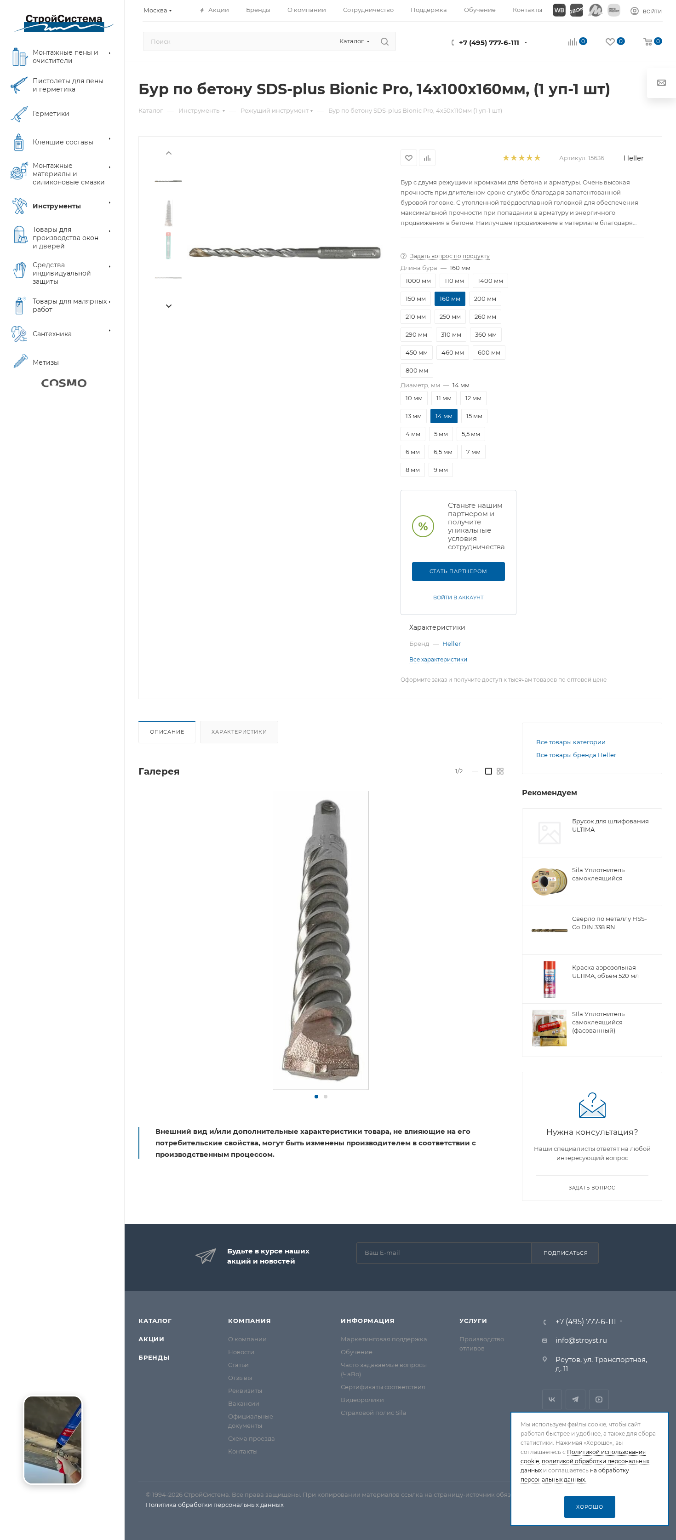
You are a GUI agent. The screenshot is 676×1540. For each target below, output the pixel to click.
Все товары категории (571, 742)
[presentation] (168, 152)
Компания (249, 1320)
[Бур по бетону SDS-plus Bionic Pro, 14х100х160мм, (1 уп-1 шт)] (285, 253)
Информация (368, 1320)
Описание (167, 732)
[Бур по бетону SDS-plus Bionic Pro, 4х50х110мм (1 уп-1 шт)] (320, 940)
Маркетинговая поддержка (384, 1339)
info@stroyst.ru (581, 1340)
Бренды (154, 1357)
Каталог (155, 1320)
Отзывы (240, 1377)
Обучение (356, 1352)
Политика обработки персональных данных (215, 1504)
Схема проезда (251, 1438)
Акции (151, 1339)
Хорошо (589, 1507)
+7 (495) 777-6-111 (489, 42)
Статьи (238, 1364)
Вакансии (243, 1403)
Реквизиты (245, 1390)
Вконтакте (552, 1399)
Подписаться (566, 1253)
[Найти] (384, 41)
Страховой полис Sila (374, 1412)
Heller (634, 158)
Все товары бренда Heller (576, 755)
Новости (241, 1352)
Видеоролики (362, 1399)
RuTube (599, 1399)
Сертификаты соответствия (383, 1387)
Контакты (243, 1451)
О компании (247, 1339)
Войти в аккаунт (458, 597)
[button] (316, 1096)
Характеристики (239, 732)
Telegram (575, 1399)
